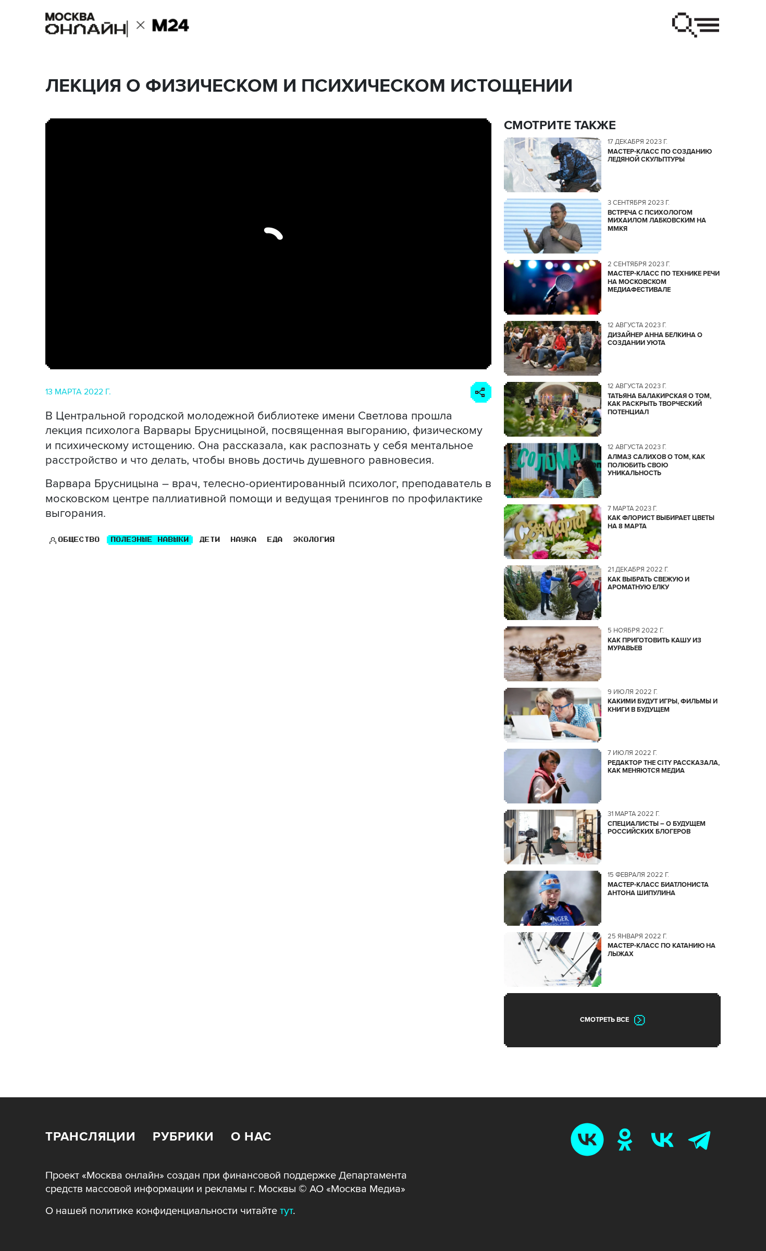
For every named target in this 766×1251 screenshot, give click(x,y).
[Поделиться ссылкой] (481, 392)
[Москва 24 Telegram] (702, 1139)
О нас (251, 1136)
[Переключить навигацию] (696, 25)
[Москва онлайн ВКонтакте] (589, 1139)
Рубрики (183, 1136)
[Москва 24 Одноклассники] (627, 1139)
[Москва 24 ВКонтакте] (664, 1139)
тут (286, 1211)
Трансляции (90, 1136)
